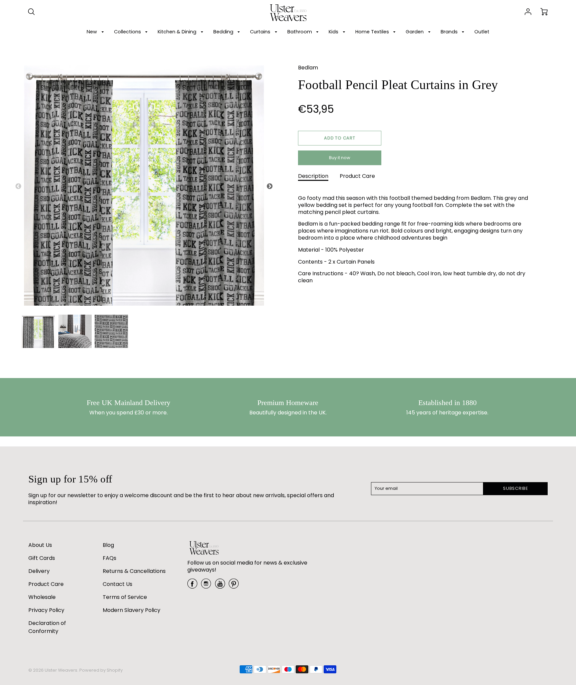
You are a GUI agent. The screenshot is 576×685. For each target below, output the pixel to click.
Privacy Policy (46, 610)
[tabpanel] (38, 331)
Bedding (224, 31)
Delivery (39, 571)
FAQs (109, 558)
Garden (415, 31)
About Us (40, 545)
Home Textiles (372, 31)
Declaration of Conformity (47, 627)
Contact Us (117, 584)
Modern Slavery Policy (131, 610)
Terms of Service (125, 597)
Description (313, 176)
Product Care (357, 176)
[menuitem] (96, 32)
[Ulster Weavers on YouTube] (220, 586)
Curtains (261, 31)
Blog (108, 545)
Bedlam (308, 67)
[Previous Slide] (18, 186)
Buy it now (339, 157)
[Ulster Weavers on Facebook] (192, 586)
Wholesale (42, 597)
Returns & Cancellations (134, 571)
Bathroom (300, 31)
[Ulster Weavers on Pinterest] (234, 586)
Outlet (481, 31)
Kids (334, 31)
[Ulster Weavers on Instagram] (206, 586)
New (92, 31)
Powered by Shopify (101, 670)
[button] (339, 138)
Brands (450, 31)
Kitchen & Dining (178, 31)
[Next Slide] (269, 186)
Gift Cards (41, 558)
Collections (128, 31)
